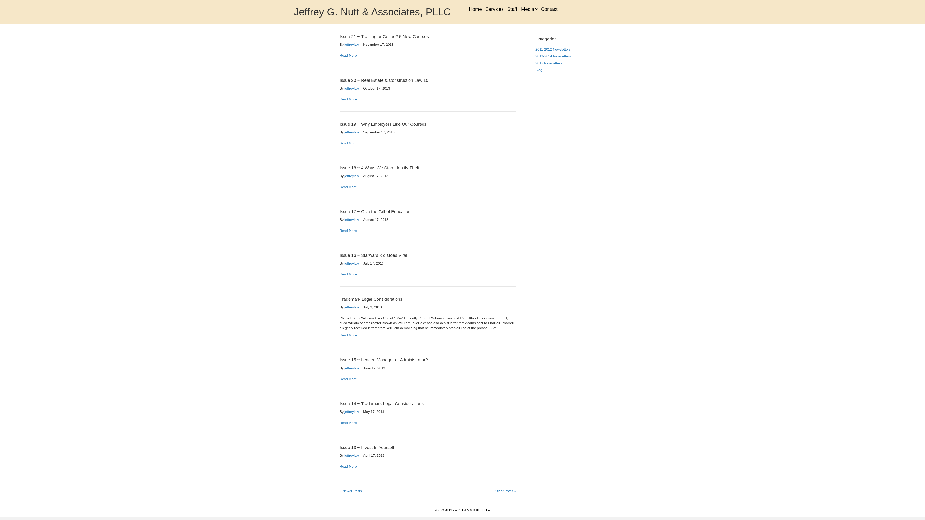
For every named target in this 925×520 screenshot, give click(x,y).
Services (494, 9)
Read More (348, 55)
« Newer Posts (351, 491)
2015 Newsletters (548, 63)
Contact (549, 9)
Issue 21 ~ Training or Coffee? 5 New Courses (384, 36)
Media (527, 9)
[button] (536, 9)
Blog (538, 70)
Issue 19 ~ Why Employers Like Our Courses (383, 124)
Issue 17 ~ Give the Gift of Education (375, 211)
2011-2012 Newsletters (553, 49)
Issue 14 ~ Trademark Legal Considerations (382, 403)
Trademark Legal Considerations (371, 299)
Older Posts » (505, 491)
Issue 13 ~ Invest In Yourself (367, 447)
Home (475, 9)
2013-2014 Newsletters (553, 56)
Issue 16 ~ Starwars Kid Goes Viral (373, 255)
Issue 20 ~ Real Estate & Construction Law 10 (384, 80)
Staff (512, 9)
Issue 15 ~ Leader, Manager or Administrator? (384, 360)
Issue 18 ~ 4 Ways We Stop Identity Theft (379, 167)
